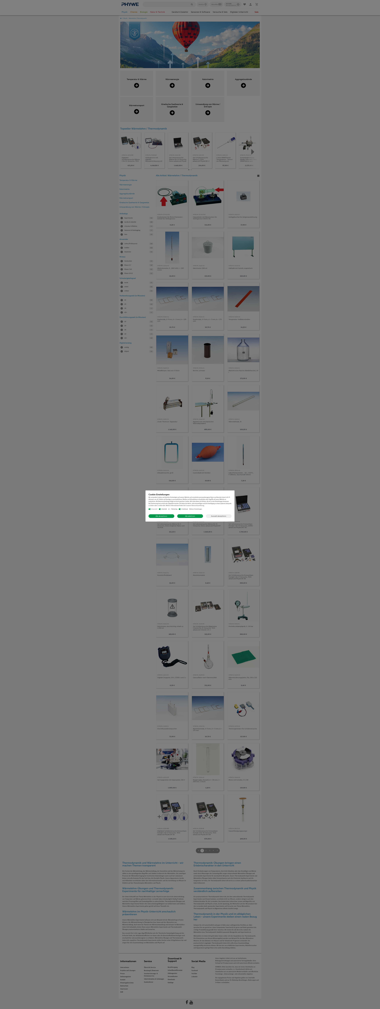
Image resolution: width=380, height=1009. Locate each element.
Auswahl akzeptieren (218, 516)
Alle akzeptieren (161, 516)
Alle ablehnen (190, 516)
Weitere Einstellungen (195, 509)
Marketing (174, 509)
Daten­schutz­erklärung (197, 505)
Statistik (164, 509)
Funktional (185, 509)
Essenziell (154, 509)
